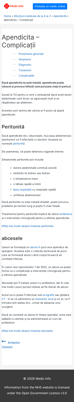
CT (3, 298)
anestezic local (44, 298)
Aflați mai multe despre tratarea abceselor (27, 330)
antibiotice (65, 214)
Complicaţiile (26, 75)
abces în (35, 247)
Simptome (25, 59)
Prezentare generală (31, 53)
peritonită (19, 143)
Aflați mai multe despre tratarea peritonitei (27, 226)
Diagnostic (25, 64)
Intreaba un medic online (50, 6)
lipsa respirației (22, 189)
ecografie (48, 294)
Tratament (25, 70)
